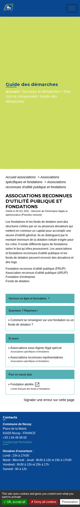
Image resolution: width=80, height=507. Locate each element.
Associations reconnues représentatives (36, 357)
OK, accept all (15, 501)
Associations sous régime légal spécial (36, 347)
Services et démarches (41, 91)
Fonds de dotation (17, 281)
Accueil (12, 91)
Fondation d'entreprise (20, 276)
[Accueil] (12, 8)
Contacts (10, 417)
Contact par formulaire (17, 442)
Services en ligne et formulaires (28, 298)
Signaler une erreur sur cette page (49, 400)
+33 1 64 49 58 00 (15, 437)
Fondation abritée (25, 384)
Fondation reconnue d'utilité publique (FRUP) (35, 268)
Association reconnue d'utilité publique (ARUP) (37, 272)
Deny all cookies (44, 501)
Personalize (70, 501)
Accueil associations (21, 177)
